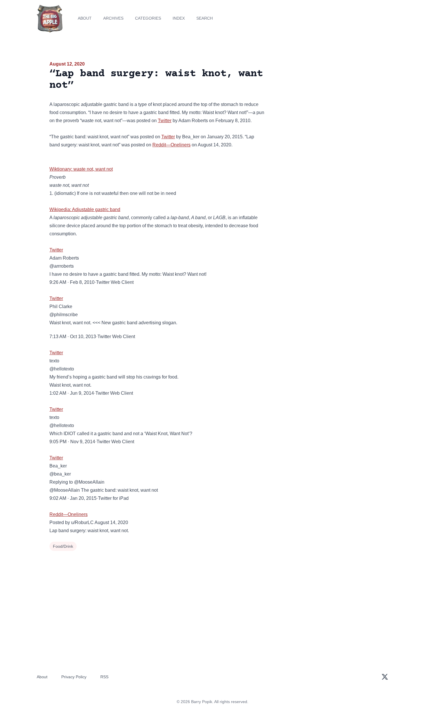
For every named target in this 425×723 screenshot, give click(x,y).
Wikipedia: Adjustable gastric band (84, 209)
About (85, 18)
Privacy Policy (73, 676)
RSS (104, 676)
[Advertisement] (323, 105)
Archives (113, 18)
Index (179, 18)
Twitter (164, 120)
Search (204, 18)
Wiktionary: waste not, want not (81, 169)
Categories (148, 18)
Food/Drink (63, 546)
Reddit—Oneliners (171, 144)
